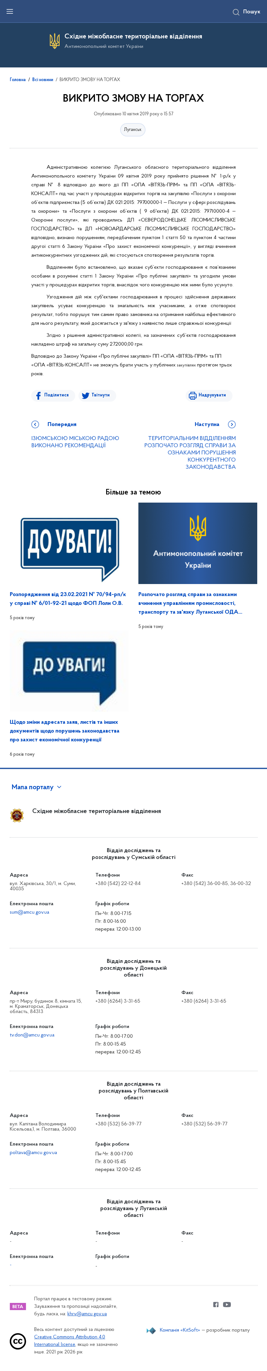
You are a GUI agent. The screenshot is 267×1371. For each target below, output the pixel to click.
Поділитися (56, 395)
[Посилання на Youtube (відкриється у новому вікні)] (227, 1304)
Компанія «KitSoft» (180, 1330)
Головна (18, 80)
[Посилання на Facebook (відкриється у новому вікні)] (216, 1304)
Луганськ (133, 129)
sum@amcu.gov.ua (29, 912)
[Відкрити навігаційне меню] (10, 11)
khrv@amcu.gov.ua (87, 1314)
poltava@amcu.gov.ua (33, 1152)
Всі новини (42, 80)
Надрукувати (212, 395)
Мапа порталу (33, 787)
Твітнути (100, 395)
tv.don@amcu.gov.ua (32, 1035)
